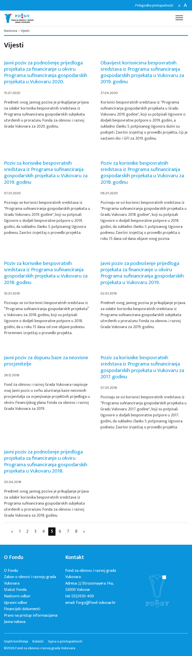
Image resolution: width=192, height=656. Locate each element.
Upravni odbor (16, 602)
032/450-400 (83, 596)
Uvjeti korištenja (16, 641)
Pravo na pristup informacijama (31, 615)
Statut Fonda (15, 589)
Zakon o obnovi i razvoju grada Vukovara (30, 580)
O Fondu (11, 570)
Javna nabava (15, 621)
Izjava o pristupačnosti (65, 641)
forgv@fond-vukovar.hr (96, 602)
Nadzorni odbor (17, 596)
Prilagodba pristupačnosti (154, 5)
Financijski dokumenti (22, 609)
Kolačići (38, 641)
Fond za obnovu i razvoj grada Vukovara (19, 18)
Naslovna (10, 31)
